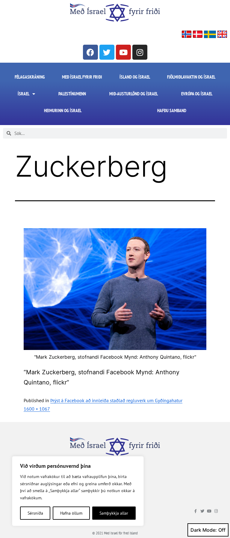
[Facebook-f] (195, 511)
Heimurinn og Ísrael (62, 110)
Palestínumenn (72, 94)
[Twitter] (106, 52)
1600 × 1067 (37, 409)
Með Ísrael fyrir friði (82, 77)
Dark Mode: (203, 530)
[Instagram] (139, 52)
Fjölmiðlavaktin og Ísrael (191, 77)
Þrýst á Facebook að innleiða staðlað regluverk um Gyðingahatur (116, 400)
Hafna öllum (71, 513)
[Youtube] (123, 52)
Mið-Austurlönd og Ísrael (133, 94)
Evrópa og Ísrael (196, 94)
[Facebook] (90, 52)
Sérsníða (35, 513)
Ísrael (23, 94)
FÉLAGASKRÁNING (30, 77)
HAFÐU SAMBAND (171, 110)
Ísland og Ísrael (134, 77)
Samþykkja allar (113, 513)
